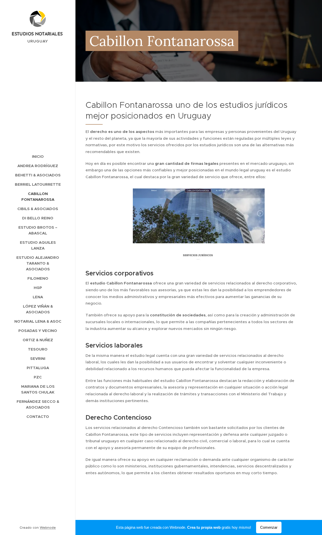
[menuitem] (38, 156)
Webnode (48, 527)
